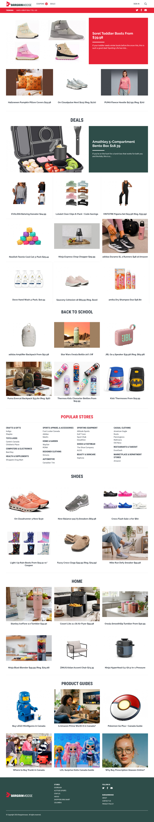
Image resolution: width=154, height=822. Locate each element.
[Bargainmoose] (19, 4)
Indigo (56, 797)
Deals (52, 4)
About (104, 798)
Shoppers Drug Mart (62, 800)
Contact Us (106, 801)
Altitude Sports (60, 791)
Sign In (136, 4)
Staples (57, 794)
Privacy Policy (108, 804)
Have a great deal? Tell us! (26, 10)
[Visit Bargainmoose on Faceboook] (141, 10)
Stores (57, 785)
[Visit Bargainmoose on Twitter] (137, 10)
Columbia (58, 803)
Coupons (40, 4)
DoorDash (58, 788)
